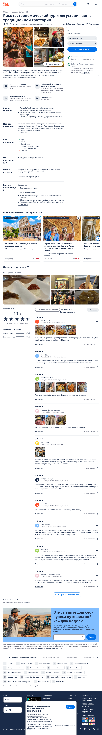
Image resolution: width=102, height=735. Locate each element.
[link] (22, 239)
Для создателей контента (88, 705)
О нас (70, 698)
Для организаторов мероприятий (89, 699)
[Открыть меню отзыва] (97, 321)
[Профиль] (95, 4)
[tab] (21, 657)
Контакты (46, 698)
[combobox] (68, 312)
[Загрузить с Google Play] (33, 699)
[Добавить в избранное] (39, 218)
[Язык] (88, 3)
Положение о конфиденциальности (48, 648)
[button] (10, 24)
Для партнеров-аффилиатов (87, 710)
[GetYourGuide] (6, 4)
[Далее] (98, 238)
